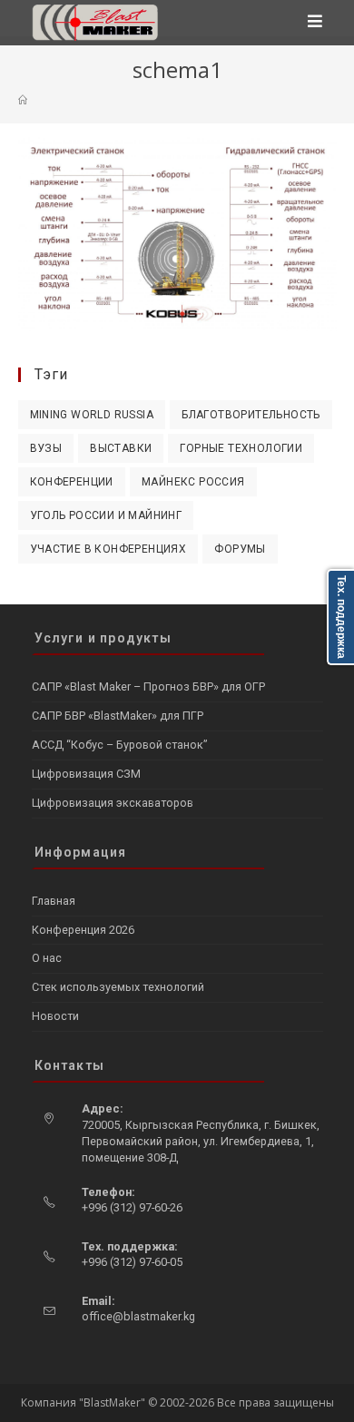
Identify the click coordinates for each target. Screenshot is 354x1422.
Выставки (121, 448)
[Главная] (22, 99)
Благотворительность (251, 414)
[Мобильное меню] (315, 23)
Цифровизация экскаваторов (112, 802)
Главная (53, 900)
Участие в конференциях (108, 549)
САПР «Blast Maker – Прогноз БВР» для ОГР (148, 686)
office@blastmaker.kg (138, 1316)
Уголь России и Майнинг (106, 515)
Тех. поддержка (341, 617)
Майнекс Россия (193, 482)
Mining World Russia (92, 414)
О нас (47, 958)
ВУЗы (46, 448)
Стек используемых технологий (118, 987)
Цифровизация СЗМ (86, 773)
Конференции (71, 482)
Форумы (239, 549)
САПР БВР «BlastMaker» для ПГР (117, 715)
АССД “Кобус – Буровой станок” (119, 744)
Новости (55, 1016)
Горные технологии (241, 448)
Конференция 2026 (83, 930)
